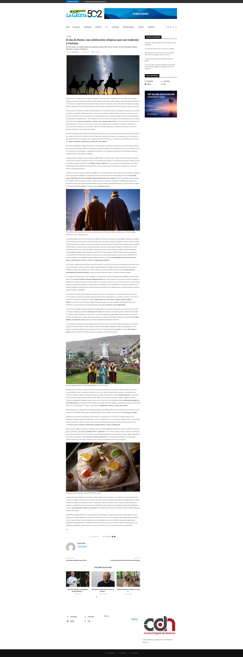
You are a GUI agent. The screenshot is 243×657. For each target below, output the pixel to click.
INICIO (67, 27)
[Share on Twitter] (108, 536)
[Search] (174, 27)
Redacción (75, 52)
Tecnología (115, 27)
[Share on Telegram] (112, 536)
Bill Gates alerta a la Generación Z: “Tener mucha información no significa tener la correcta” (159, 54)
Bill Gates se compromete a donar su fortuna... (103, 590)
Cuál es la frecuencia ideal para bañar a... (128, 590)
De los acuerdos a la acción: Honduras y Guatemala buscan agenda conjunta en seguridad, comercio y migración (160, 66)
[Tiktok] (171, 27)
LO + (106, 27)
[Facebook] (166, 27)
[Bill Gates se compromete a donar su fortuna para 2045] (103, 579)
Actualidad (76, 27)
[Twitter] (168, 27)
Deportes (98, 27)
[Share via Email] (114, 536)
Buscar (106, 616)
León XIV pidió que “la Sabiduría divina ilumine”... (77, 590)
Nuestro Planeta (128, 27)
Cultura (141, 27)
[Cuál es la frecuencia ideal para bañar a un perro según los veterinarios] (128, 579)
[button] (81, 1)
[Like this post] (104, 536)
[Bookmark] (176, 27)
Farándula (151, 27)
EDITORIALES (87, 27)
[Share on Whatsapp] (110, 536)
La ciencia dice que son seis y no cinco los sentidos (159, 48)
